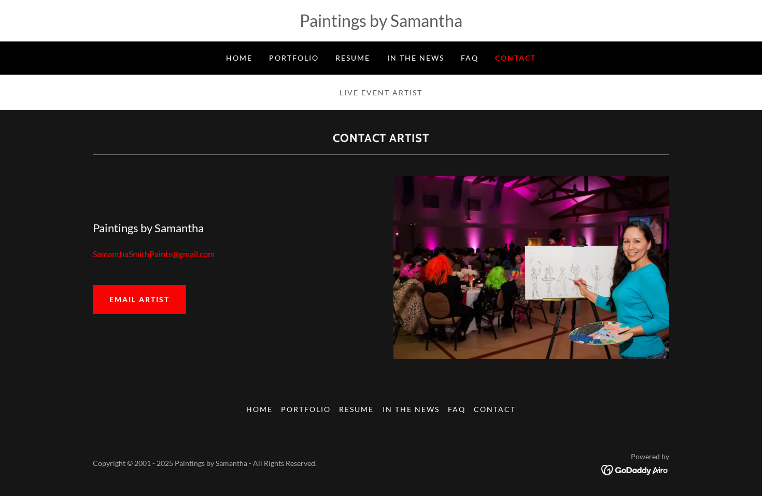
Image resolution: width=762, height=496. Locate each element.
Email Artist (139, 299)
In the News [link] (415, 57)
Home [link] (239, 57)
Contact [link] (515, 57)
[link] (635, 469)
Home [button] (259, 409)
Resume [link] (352, 57)
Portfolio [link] (294, 57)
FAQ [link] (469, 57)
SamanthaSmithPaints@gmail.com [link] (154, 254)
